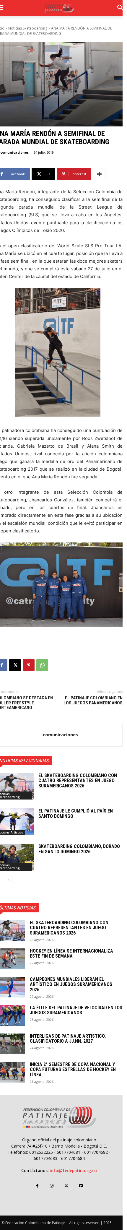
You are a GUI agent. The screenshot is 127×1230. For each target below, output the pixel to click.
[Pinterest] (29, 665)
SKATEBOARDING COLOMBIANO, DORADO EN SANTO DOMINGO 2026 (79, 849)
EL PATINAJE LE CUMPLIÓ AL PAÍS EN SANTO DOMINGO (75, 813)
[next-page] (8, 880)
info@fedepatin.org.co (73, 1170)
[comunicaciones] (19, 734)
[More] (99, 174)
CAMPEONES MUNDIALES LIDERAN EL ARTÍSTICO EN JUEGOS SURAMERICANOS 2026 (71, 984)
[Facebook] (37, 1186)
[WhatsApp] (42, 665)
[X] (15, 665)
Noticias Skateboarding (27, 28)
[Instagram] (52, 1186)
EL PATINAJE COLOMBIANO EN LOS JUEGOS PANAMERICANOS (93, 700)
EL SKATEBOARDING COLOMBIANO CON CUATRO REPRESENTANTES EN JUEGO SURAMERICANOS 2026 (77, 781)
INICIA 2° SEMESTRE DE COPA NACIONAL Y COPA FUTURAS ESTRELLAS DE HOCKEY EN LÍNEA (73, 1070)
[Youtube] (81, 1186)
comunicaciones (14, 152)
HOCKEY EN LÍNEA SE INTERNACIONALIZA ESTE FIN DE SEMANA (71, 953)
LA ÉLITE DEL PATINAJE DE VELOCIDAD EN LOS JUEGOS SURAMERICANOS (76, 1010)
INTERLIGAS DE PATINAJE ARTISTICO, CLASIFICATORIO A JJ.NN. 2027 (68, 1038)
